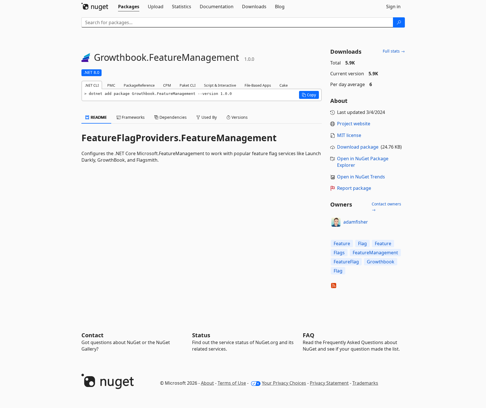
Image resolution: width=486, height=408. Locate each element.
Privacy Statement (329, 383)
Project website (353, 123)
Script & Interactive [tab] (220, 85)
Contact (92, 335)
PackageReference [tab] (139, 85)
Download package (357, 147)
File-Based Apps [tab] (258, 85)
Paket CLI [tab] (187, 85)
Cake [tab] (283, 85)
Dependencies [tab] (172, 117)
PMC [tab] (111, 85)
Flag (362, 243)
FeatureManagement (375, 252)
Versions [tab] (239, 117)
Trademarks (365, 383)
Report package (354, 188)
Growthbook (380, 262)
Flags (339, 252)
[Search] (399, 22)
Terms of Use (232, 383)
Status (201, 335)
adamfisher (355, 222)
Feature (342, 243)
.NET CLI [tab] (92, 85)
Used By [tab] (208, 117)
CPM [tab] (167, 85)
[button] (309, 95)
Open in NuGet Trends (361, 177)
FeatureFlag (346, 262)
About (207, 383)
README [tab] (98, 117)
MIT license (349, 135)
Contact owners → (386, 206)
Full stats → (394, 51)
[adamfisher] (336, 222)
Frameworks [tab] (133, 117)
